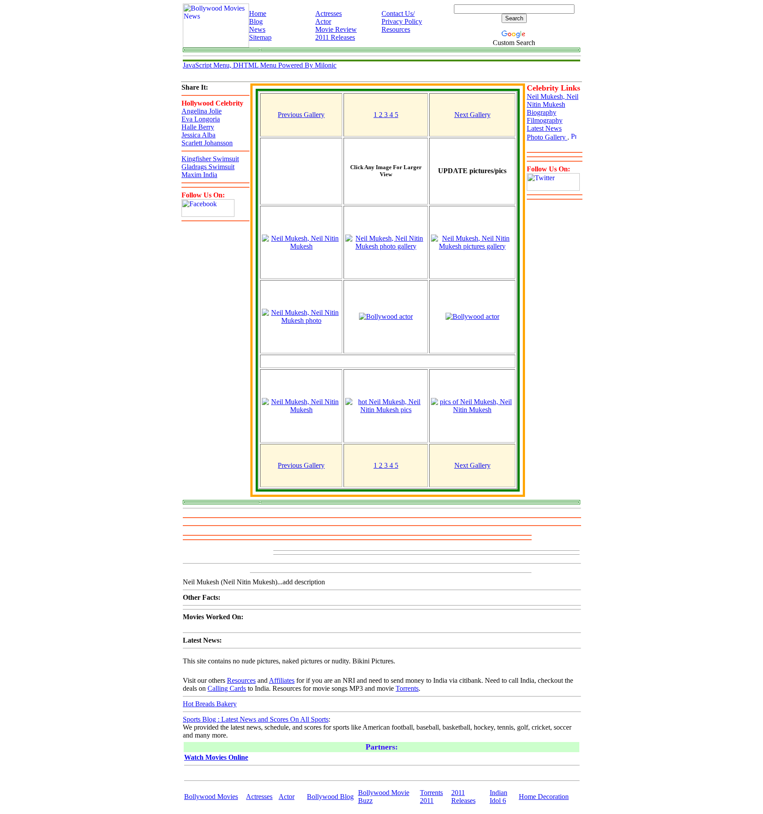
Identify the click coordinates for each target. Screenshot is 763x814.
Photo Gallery (547, 137)
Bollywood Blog (330, 796)
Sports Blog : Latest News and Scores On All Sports (256, 719)
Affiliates (282, 680)
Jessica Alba (198, 135)
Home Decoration (544, 796)
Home (257, 13)
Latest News (544, 128)
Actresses (328, 13)
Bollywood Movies (211, 796)
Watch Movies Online (216, 757)
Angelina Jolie (201, 111)
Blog (256, 21)
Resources (396, 29)
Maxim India (199, 174)
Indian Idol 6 (498, 796)
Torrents (407, 688)
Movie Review (336, 29)
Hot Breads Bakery (210, 704)
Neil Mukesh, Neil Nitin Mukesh (552, 100)
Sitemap (260, 37)
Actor (323, 21)
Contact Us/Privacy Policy (402, 17)
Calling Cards (227, 688)
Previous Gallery (301, 114)
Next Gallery (472, 114)
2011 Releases (335, 37)
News (257, 29)
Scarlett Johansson (207, 143)
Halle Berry (197, 127)
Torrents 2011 (431, 796)
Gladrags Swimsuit (207, 166)
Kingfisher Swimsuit (210, 159)
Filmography (545, 120)
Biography (541, 112)
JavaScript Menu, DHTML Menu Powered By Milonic (259, 65)
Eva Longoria (200, 119)
